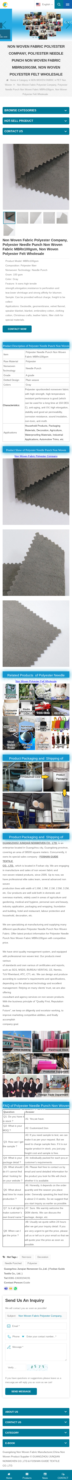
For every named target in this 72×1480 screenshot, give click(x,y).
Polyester (32, 1263)
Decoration (42, 1257)
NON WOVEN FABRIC (42, 80)
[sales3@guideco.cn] (11, 1288)
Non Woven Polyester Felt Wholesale (36, 681)
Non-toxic (26, 1257)
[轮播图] (36, 24)
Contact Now (17, 329)
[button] (33, 37)
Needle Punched (13, 1263)
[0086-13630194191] (15, 1288)
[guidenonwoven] (6, 1288)
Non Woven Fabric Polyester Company (36, 456)
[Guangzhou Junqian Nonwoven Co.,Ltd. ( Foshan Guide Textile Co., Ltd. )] (5, 4)
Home (13, 80)
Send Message (21, 1391)
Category (23, 80)
